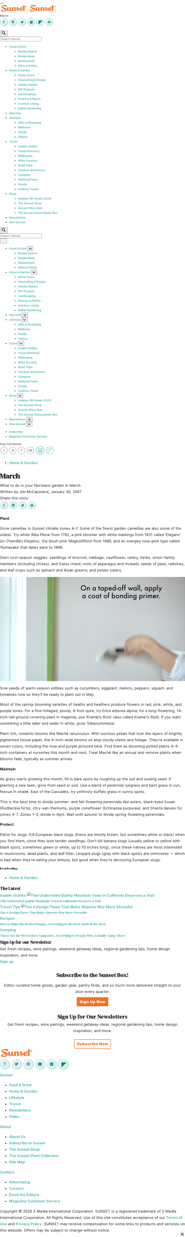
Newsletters (17, 217)
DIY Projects (26, 89)
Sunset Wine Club (30, 208)
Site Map (17, 1162)
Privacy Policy (29, 1224)
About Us (17, 1136)
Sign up (6, 961)
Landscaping (27, 94)
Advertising (19, 1182)
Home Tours (26, 75)
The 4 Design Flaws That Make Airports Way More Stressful (43, 912)
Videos (23, 137)
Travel (13, 141)
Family (22, 132)
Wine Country (27, 160)
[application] (92, 629)
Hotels (22, 184)
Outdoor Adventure (31, 170)
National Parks (28, 179)
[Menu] (2, 3)
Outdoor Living (28, 103)
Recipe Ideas (26, 56)
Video (14, 1116)
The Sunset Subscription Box (38, 212)
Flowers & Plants (29, 99)
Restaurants (26, 61)
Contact (7, 1172)
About (5, 1126)
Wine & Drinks (27, 65)
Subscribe (16, 431)
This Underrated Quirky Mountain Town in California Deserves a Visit (50, 901)
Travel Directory (28, 151)
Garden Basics (27, 84)
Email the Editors (24, 1194)
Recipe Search (27, 51)
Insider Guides (27, 146)
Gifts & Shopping (29, 122)
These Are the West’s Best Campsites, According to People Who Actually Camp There (62, 936)
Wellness (24, 127)
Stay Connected (10, 444)
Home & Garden (19, 70)
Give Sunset (17, 222)
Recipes (7, 918)
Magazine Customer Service (28, 436)
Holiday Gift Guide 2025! (34, 198)
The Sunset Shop (30, 203)
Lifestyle (15, 118)
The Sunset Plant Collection (34, 1155)
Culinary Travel (28, 189)
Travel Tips (10, 907)
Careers (16, 1188)
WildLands (25, 156)
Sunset (6, 1075)
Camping (24, 174)
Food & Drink (17, 46)
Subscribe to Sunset (27, 1143)
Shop (12, 193)
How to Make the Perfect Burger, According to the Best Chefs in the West (53, 924)
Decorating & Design (32, 80)
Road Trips (25, 165)
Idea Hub (15, 113)
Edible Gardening (29, 108)
